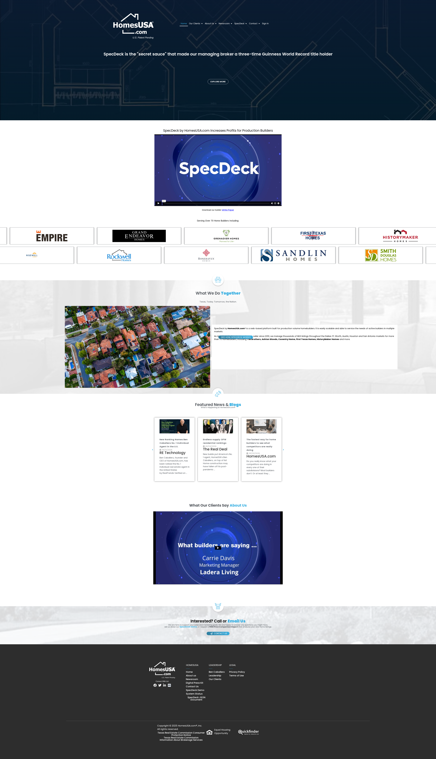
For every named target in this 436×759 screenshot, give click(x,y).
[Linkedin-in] (164, 685)
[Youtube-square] (169, 685)
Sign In (265, 23)
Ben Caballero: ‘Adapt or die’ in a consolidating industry (217, 443)
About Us (209, 23)
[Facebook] (155, 685)
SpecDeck (239, 23)
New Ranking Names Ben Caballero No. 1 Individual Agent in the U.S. (261, 443)
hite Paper (229, 210)
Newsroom (224, 23)
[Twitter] (159, 685)
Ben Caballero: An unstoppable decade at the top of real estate (173, 443)
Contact (253, 23)
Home (184, 23)
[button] (153, 450)
